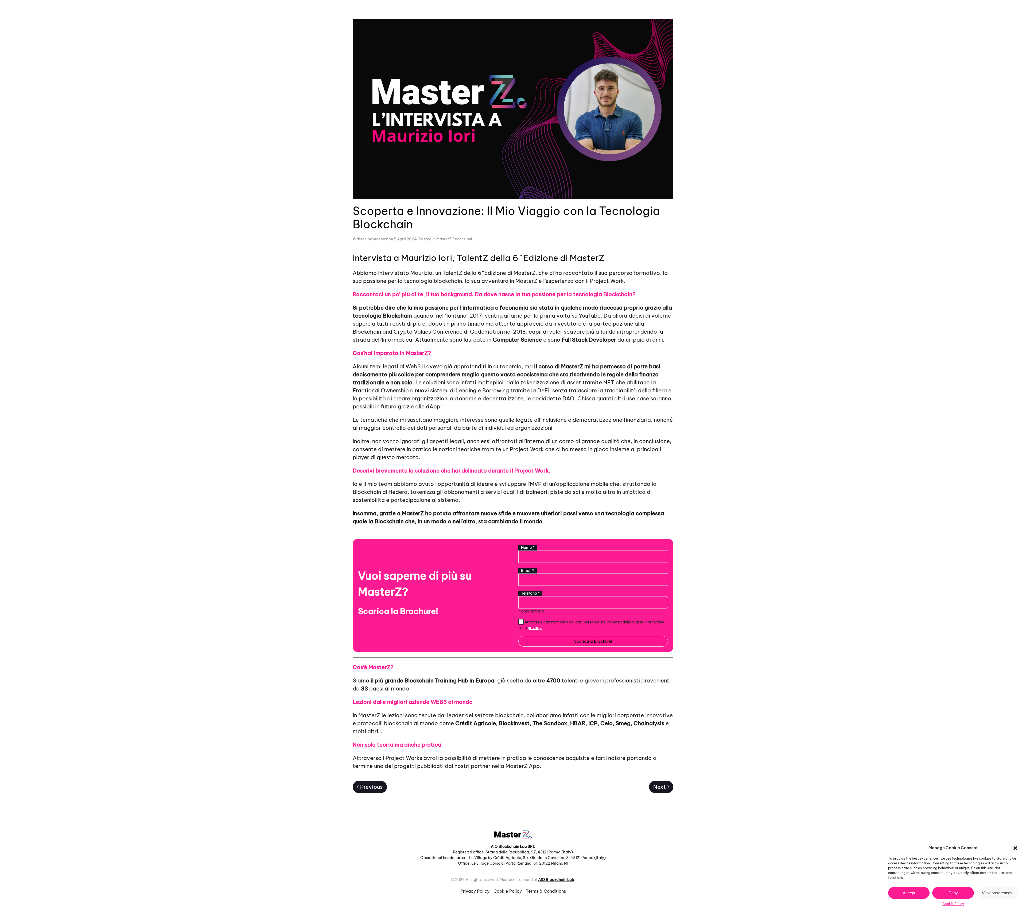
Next (659, 786)
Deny (953, 893)
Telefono (530, 593)
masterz (380, 239)
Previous (371, 786)
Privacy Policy (474, 891)
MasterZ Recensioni (454, 239)
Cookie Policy (953, 904)
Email (527, 570)
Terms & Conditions (546, 891)
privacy (535, 627)
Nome (527, 547)
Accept (909, 893)
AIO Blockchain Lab (556, 879)
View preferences (997, 893)
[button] (1015, 847)
